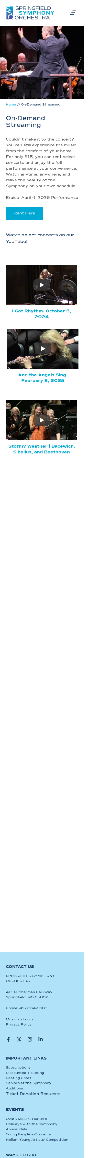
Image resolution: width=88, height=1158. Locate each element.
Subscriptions (18, 1067)
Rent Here (24, 213)
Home (11, 104)
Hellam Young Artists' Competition (37, 1139)
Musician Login (19, 1019)
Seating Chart (18, 1078)
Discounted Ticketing (25, 1073)
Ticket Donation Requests (33, 1094)
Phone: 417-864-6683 (26, 1008)
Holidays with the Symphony (31, 1124)
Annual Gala (16, 1129)
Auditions (14, 1088)
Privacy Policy (19, 1024)
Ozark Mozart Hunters (26, 1119)
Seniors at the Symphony (28, 1083)
